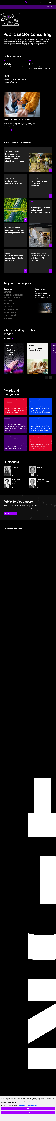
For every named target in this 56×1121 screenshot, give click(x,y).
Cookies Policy (22, 1105)
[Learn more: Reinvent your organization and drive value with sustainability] (40, 186)
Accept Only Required (28, 1112)
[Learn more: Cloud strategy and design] (28, 159)
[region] (28, 1108)
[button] (10, 513)
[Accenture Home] (26, 2)
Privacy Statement (32, 1105)
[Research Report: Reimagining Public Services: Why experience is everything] (14, 358)
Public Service (7, 6)
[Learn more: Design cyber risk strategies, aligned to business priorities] (15, 261)
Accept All (27, 1108)
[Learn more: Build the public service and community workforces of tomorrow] (40, 223)
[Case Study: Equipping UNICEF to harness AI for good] (37, 358)
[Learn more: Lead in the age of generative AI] (40, 261)
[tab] (15, 288)
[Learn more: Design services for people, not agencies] (15, 198)
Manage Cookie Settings (28, 1116)
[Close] (53, 1098)
